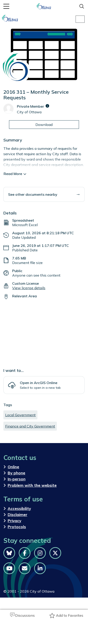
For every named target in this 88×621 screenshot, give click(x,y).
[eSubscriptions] (24, 568)
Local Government (20, 415)
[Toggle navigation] (80, 19)
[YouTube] (9, 568)
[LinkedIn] (40, 568)
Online (13, 466)
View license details (28, 288)
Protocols (17, 526)
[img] (47, 106)
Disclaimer (17, 514)
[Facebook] (24, 553)
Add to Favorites (69, 615)
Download (44, 124)
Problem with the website (32, 485)
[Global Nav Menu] (6, 6)
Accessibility (19, 508)
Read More (13, 173)
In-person (16, 479)
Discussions (25, 615)
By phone (16, 473)
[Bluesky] (9, 553)
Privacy (14, 520)
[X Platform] (55, 553)
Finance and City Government (30, 426)
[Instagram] (40, 553)
